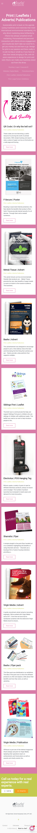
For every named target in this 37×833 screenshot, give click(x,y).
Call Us (9, 791)
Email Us (23, 791)
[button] (2, 3)
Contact (4, 825)
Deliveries (16, 825)
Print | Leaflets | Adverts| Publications (18, 75)
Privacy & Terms (29, 825)
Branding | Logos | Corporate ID (18, 67)
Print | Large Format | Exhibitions (18, 79)
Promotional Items (28, 71)
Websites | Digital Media (10, 71)
